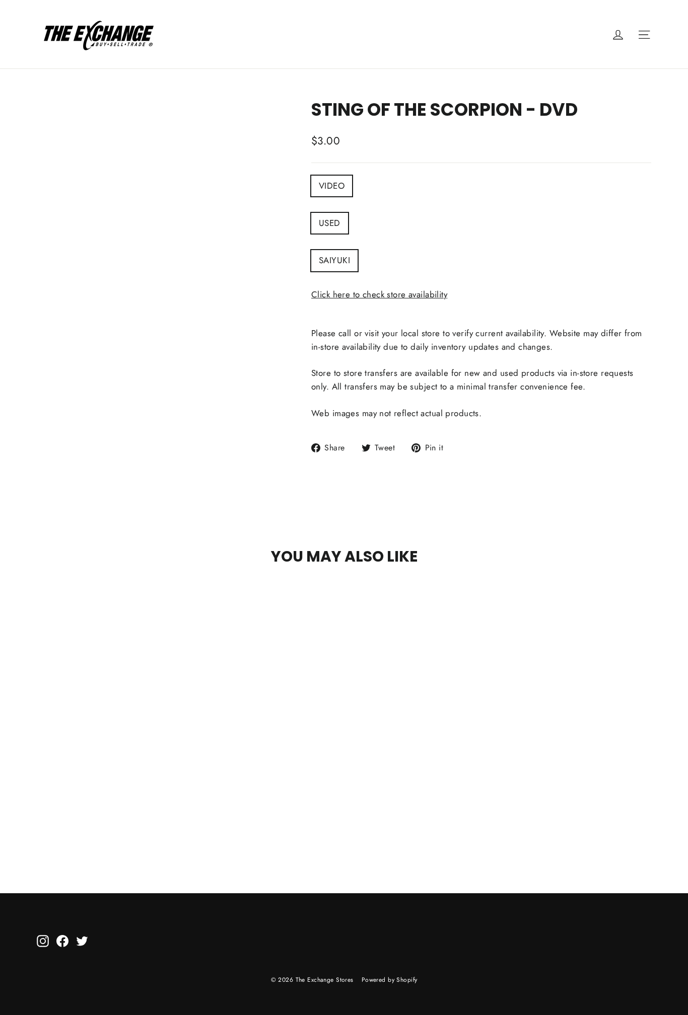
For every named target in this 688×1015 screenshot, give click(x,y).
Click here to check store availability (379, 294)
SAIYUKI (334, 260)
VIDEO (332, 186)
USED (329, 223)
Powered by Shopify (390, 979)
